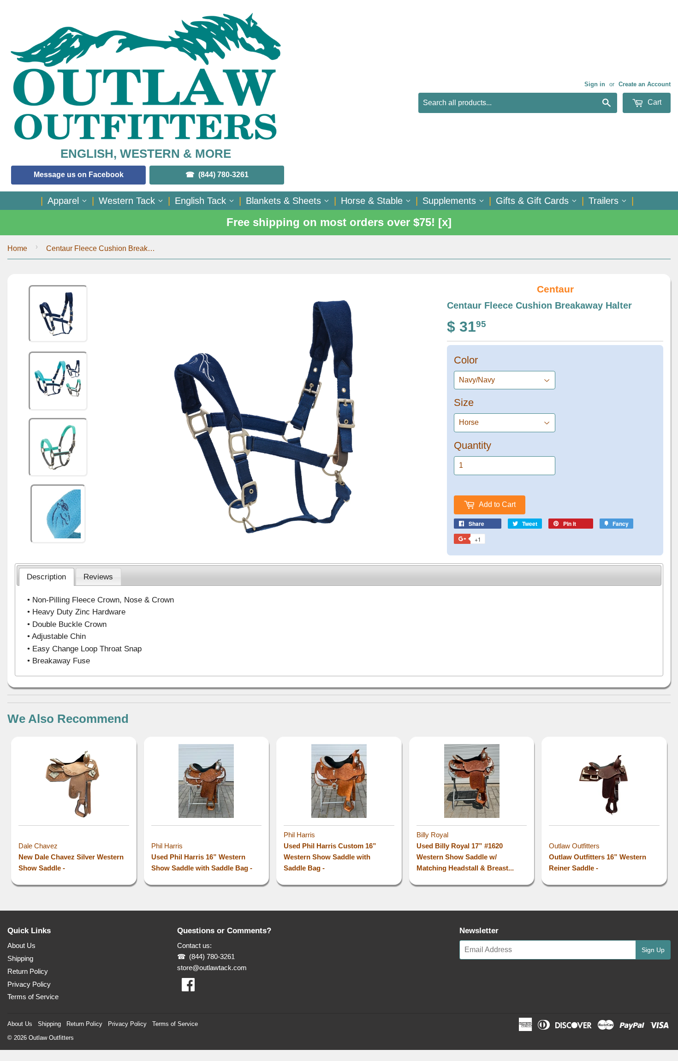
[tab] (46, 577)
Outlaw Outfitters (51, 1037)
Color (466, 360)
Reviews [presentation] (98, 576)
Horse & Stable (373, 201)
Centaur (555, 289)
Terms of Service (33, 997)
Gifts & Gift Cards (533, 201)
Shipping (20, 958)
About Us (21, 945)
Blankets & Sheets (285, 201)
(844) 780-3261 (223, 175)
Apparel (65, 201)
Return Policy (27, 971)
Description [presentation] (46, 576)
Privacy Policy (29, 984)
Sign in (594, 84)
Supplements (450, 201)
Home (17, 248)
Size (464, 402)
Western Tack (128, 201)
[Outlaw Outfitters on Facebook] (188, 987)
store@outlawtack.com (212, 968)
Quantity (472, 445)
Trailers (605, 201)
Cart (653, 102)
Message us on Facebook (79, 175)
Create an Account (645, 84)
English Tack (202, 201)
